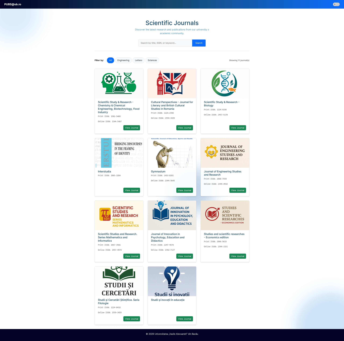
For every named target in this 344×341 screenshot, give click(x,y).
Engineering (123, 60)
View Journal (131, 127)
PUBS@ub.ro (12, 4)
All (110, 60)
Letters (138, 60)
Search (198, 43)
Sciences (152, 60)
